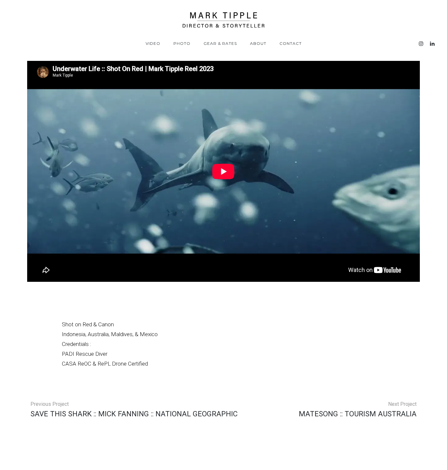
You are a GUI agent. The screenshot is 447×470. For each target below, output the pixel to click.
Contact (290, 43)
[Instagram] (421, 43)
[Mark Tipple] (223, 20)
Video (153, 43)
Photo (181, 43)
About (258, 43)
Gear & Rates (220, 43)
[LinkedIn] (432, 43)
